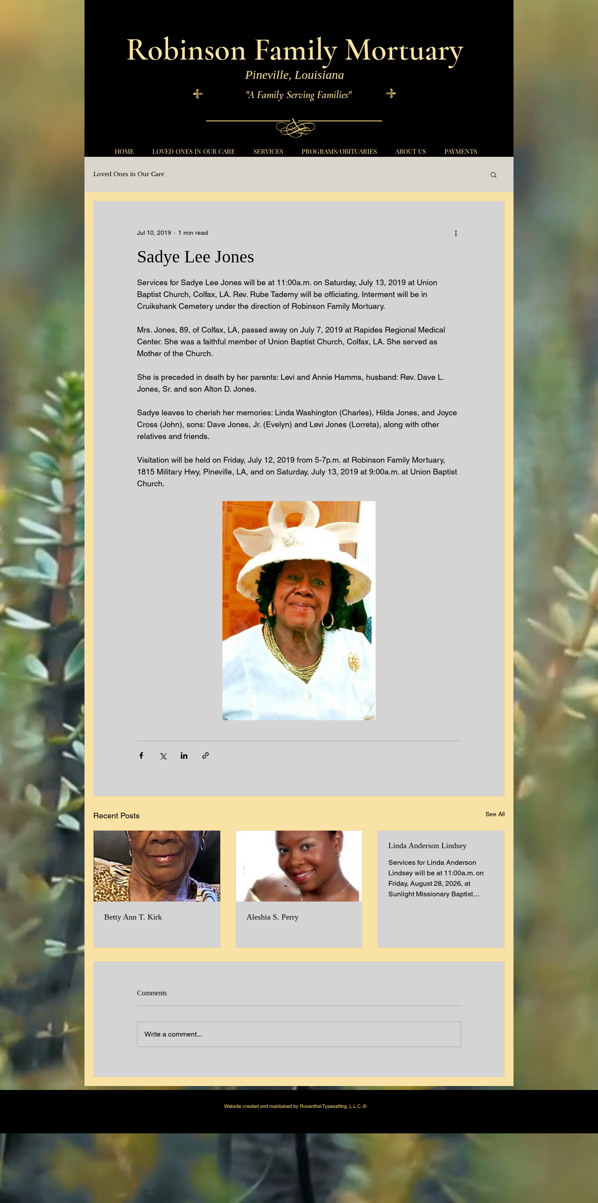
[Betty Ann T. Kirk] (157, 866)
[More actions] (455, 232)
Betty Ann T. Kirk (133, 917)
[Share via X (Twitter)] (162, 755)
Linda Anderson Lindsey (427, 845)
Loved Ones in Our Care (128, 174)
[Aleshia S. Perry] (299, 866)
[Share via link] (205, 755)
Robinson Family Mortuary (294, 49)
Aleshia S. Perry (272, 917)
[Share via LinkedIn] (184, 755)
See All (495, 813)
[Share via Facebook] (141, 755)
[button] (493, 174)
